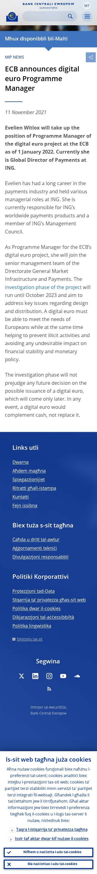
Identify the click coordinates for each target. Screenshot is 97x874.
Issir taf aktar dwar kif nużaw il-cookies (52, 839)
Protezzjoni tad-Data (33, 591)
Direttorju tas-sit (30, 639)
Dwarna (20, 462)
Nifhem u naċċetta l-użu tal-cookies (52, 852)
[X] (21, 676)
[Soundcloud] (77, 676)
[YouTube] (63, 676)
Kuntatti (20, 497)
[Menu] (87, 16)
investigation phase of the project (43, 287)
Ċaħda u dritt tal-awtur (35, 540)
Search (70, 16)
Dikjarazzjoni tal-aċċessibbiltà (43, 617)
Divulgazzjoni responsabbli (40, 557)
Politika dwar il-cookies (36, 609)
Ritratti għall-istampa (34, 488)
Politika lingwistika (31, 626)
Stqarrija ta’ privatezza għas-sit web (49, 600)
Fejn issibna (24, 506)
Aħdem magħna (29, 471)
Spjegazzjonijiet (28, 480)
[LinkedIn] (35, 676)
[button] (87, 5)
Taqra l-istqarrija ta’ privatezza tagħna (52, 830)
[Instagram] (49, 676)
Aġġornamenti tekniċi (34, 548)
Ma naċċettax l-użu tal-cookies (52, 864)
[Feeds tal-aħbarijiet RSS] (49, 689)
